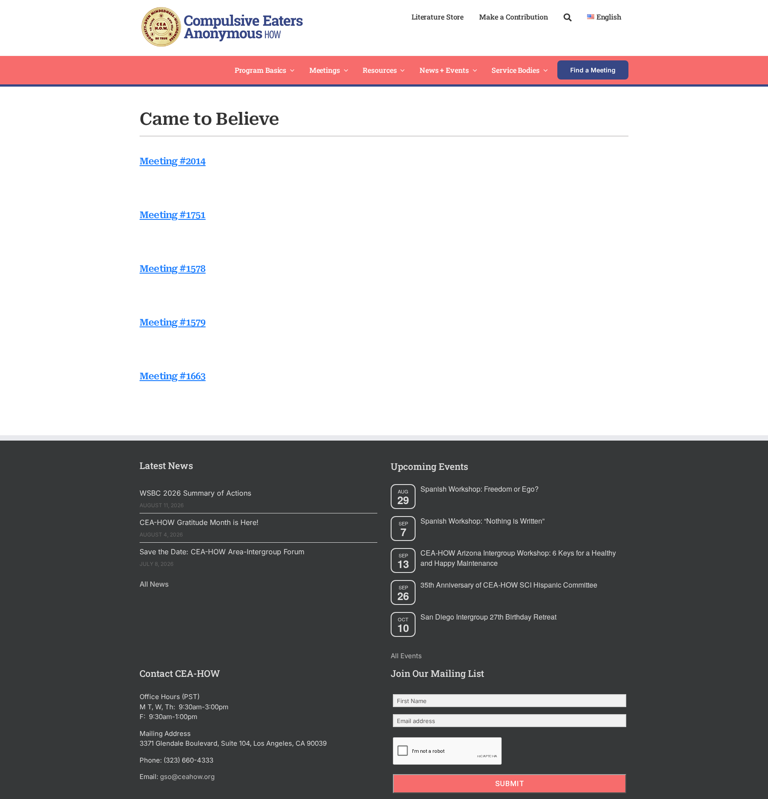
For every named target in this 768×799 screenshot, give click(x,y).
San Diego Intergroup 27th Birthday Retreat (488, 617)
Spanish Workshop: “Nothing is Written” (482, 521)
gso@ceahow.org (187, 776)
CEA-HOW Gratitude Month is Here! (199, 522)
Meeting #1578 (173, 268)
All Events (406, 656)
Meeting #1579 (173, 322)
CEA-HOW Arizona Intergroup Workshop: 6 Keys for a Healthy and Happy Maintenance (518, 558)
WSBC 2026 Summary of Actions (195, 493)
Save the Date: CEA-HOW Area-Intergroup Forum (222, 551)
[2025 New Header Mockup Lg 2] (221, 10)
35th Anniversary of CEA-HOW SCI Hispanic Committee (508, 585)
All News (154, 584)
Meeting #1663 (173, 376)
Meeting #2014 (173, 161)
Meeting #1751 (173, 215)
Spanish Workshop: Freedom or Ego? (479, 489)
